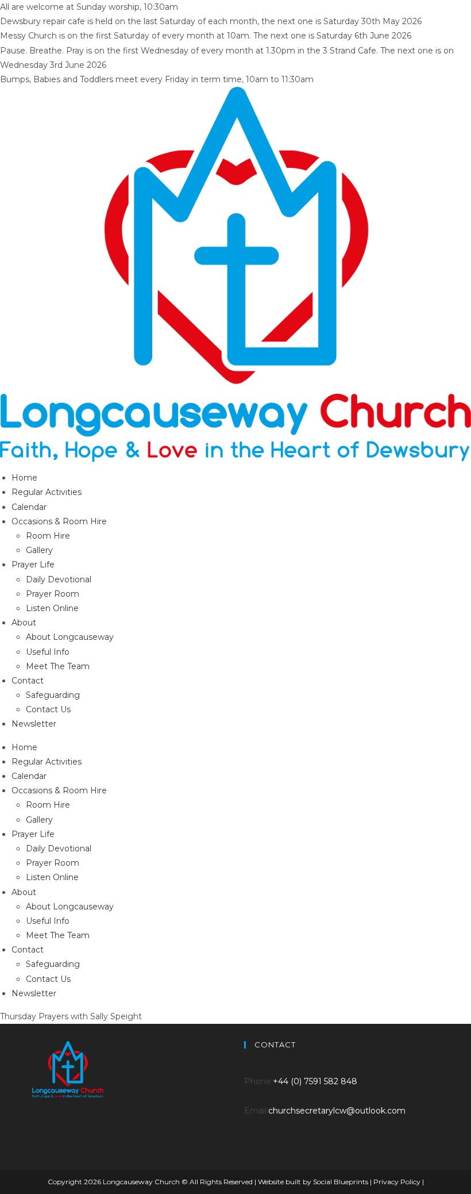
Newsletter (33, 724)
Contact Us (48, 709)
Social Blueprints (341, 1181)
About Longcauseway (70, 637)
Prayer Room (52, 594)
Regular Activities (46, 492)
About (23, 622)
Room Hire (48, 536)
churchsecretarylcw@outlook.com (337, 1110)
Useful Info (48, 652)
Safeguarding (53, 695)
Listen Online (52, 608)
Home (24, 478)
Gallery (39, 550)
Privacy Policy (397, 1181)
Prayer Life (33, 564)
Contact (27, 680)
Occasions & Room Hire (59, 521)
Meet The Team (58, 666)
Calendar (29, 507)
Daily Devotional (58, 579)
